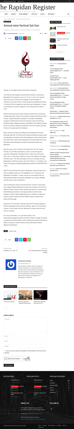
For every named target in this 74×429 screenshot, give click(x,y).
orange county (12, 231)
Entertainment (11, 19)
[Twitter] (21, 38)
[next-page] (7, 307)
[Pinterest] (25, 38)
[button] (68, 14)
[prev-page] (5, 307)
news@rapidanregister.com (34, 413)
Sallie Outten (53, 111)
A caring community (62, 45)
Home (5, 19)
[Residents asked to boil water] (53, 40)
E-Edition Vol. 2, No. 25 (63, 33)
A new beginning (65, 146)
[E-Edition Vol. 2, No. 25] (53, 34)
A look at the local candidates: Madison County (59, 106)
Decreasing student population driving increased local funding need (60, 158)
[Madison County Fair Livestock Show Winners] (25, 295)
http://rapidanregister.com (24, 263)
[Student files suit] (53, 28)
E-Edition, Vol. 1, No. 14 (10, 250)
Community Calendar (9, 301)
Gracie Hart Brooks (12, 33)
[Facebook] (69, 1)
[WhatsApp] (29, 38)
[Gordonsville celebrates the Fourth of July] (40, 295)
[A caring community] (53, 46)
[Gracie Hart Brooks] (5, 33)
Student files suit (61, 26)
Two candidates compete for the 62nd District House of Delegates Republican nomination (59, 123)
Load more (59, 52)
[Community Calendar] (10, 295)
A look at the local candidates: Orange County (59, 97)
